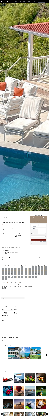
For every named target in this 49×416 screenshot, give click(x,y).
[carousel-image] (13, 353)
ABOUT (35, 1)
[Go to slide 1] (12, 358)
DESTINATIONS (15, 1)
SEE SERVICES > (19, 371)
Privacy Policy (41, 241)
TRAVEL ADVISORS (30, 1)
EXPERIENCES (20, 1)
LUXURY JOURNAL (25, 1)
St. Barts (6, 209)
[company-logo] (5, 1)
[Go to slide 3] (24, 358)
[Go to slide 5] (25, 358)
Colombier (2, 209)
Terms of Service (44, 241)
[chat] (47, 414)
